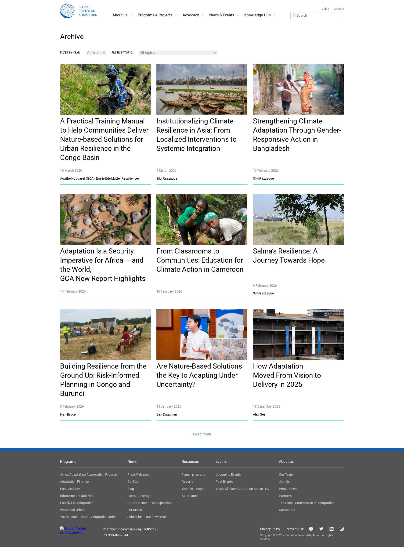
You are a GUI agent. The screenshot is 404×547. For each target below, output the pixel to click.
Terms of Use (294, 529)
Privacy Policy (270, 529)
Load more (202, 434)
